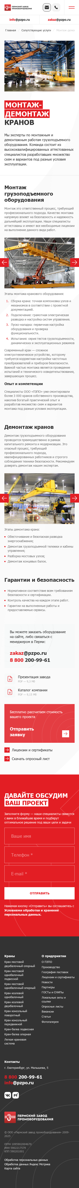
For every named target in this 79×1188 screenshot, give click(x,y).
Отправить (39, 893)
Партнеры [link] (48, 987)
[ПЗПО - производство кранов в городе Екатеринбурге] (18, 7)
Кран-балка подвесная (19, 1029)
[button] (37, 282)
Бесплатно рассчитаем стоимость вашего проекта (36, 723)
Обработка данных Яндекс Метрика (27, 1164)
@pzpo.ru (19, 19)
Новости (47, 982)
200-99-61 (30, 660)
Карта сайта (12, 1168)
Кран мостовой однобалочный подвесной (14, 975)
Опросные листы (52, 1006)
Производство (51, 967)
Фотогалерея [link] (50, 1021)
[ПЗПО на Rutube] (15, 1095)
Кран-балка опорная (17, 1034)
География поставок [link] (55, 972)
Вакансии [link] (48, 1011)
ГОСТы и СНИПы (53, 992)
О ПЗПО (47, 962)
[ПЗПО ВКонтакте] (7, 1095)
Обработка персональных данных (26, 1160)
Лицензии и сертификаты (58, 977)
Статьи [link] (46, 1016)
